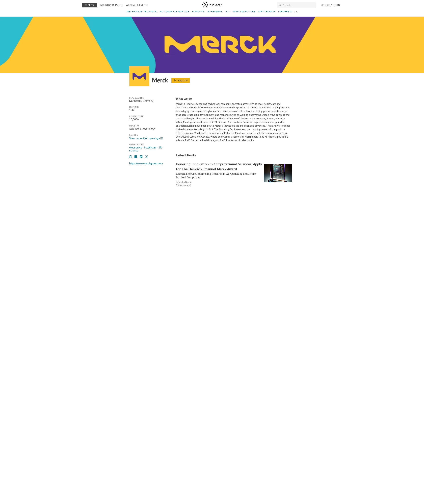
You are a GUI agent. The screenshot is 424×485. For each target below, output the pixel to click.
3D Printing (215, 11)
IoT (228, 11)
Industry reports (111, 5)
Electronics (266, 11)
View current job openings (144, 138)
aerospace (285, 11)
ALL (297, 11)
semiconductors (244, 11)
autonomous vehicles (174, 11)
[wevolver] (212, 5)
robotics (198, 11)
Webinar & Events (137, 5)
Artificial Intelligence (142, 11)
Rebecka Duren (183, 182)
